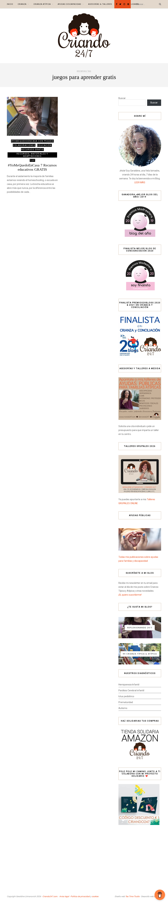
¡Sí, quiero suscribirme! (130, 594)
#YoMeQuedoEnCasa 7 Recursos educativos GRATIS (32, 167)
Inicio (10, 4)
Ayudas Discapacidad (69, 4)
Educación (45, 145)
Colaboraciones (24, 145)
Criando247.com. (50, 896)
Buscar (122, 98)
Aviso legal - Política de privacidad (74, 896)
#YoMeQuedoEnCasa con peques (32, 141)
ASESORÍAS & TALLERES (100, 4)
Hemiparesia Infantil (128, 684)
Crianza (22, 4)
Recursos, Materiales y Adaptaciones (32, 155)
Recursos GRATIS (32, 149)
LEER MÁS (139, 182)
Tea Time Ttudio (132, 896)
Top (32, 160)
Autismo (122, 708)
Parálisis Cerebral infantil (131, 690)
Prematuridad (125, 702)
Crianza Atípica (42, 4)
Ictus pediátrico (126, 696)
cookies (95, 896)
